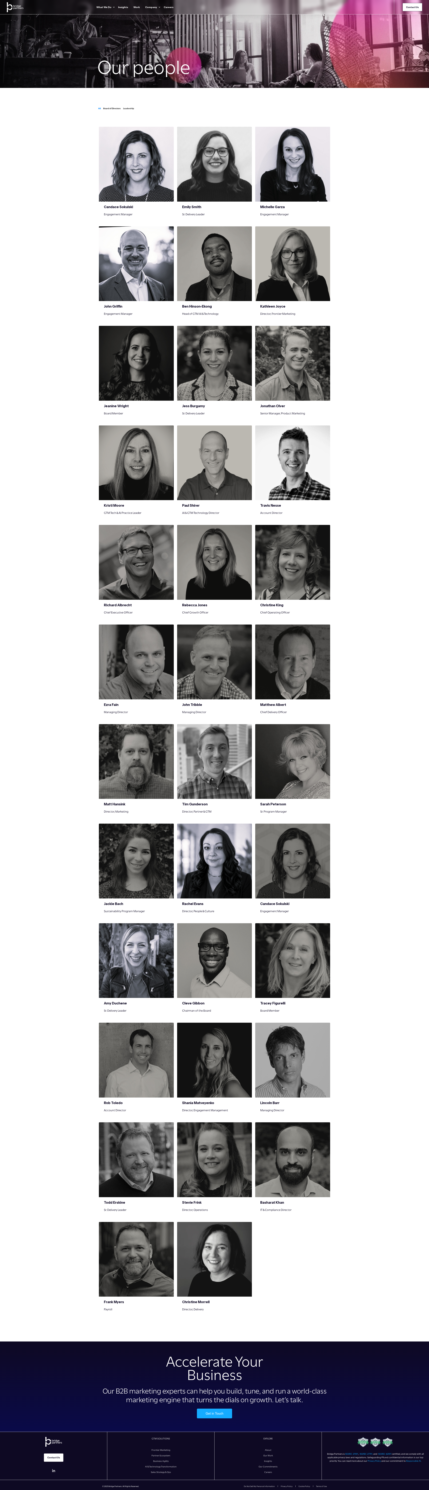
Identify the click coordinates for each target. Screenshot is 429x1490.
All (99, 108)
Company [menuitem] (151, 7)
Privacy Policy (374, 1461)
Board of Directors (112, 108)
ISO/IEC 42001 (384, 1453)
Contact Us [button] (412, 7)
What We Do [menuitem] (103, 7)
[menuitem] (114, 7)
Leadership (128, 108)
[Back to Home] (15, 7)
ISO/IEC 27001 (351, 1453)
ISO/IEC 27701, (366, 1453)
